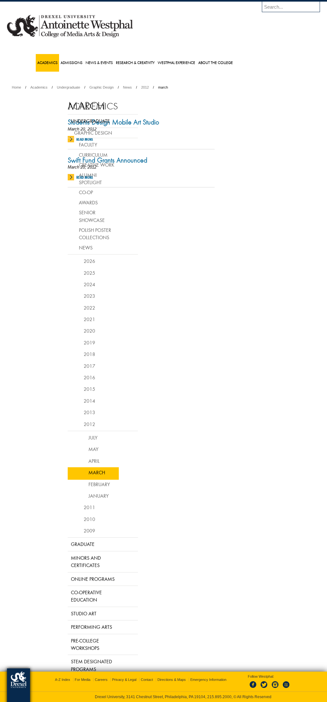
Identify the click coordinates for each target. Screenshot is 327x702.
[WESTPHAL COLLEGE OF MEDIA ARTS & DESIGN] (111, 37)
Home (58, 87)
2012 (186, 87)
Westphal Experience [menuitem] (189, 62)
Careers (139, 680)
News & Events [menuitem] (111, 62)
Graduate (67, 544)
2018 (73, 354)
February (83, 484)
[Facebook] (248, 688)
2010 (73, 519)
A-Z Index (100, 680)
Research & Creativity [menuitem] (148, 62)
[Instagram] (269, 688)
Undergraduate (110, 87)
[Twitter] (258, 688)
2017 (73, 366)
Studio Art (67, 613)
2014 (73, 401)
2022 (73, 307)
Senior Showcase (76, 216)
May (77, 449)
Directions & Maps (209, 680)
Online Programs (77, 579)
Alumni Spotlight (74, 178)
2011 (73, 507)
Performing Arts (75, 627)
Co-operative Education (70, 596)
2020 (73, 330)
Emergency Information (158, 686)
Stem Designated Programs (75, 665)
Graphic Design (143, 87)
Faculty (72, 144)
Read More (126, 139)
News (168, 87)
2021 (73, 319)
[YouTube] (279, 688)
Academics (80, 87)
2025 (73, 273)
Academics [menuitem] (60, 62)
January (82, 496)
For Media (120, 680)
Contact (185, 680)
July (76, 437)
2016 (73, 377)
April (78, 461)
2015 (73, 389)
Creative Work (80, 165)
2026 (73, 261)
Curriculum (77, 155)
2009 (73, 530)
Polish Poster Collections (79, 234)
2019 (73, 342)
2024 (73, 284)
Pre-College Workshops (69, 644)
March (80, 472)
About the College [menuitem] (228, 62)
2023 (73, 296)
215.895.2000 (219, 697)
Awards (72, 202)
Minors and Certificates (70, 561)
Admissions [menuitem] (84, 62)
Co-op (70, 192)
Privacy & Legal (162, 680)
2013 (73, 412)
